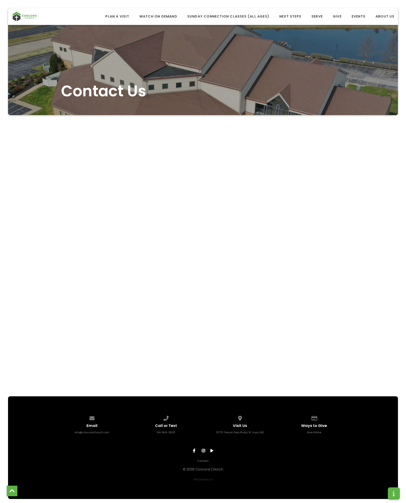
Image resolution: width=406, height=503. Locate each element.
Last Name (133, 255)
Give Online (314, 432)
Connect (202, 461)
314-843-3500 (166, 432)
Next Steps (290, 16)
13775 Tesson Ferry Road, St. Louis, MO (240, 432)
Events (358, 16)
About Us (385, 16)
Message (132, 300)
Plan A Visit (117, 16)
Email (128, 277)
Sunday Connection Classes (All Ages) (228, 16)
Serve (317, 16)
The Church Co (203, 479)
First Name (133, 232)
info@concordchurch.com (92, 432)
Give (337, 16)
